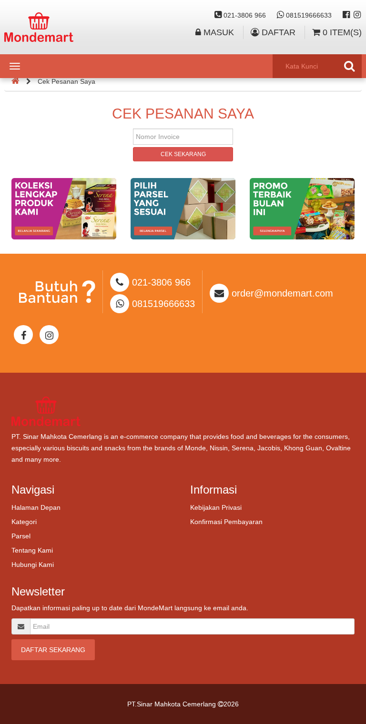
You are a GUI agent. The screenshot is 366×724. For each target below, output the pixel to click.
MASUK (217, 32)
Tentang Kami (32, 550)
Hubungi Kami (32, 564)
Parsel (20, 536)
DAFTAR (277, 32)
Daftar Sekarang (53, 650)
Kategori (24, 522)
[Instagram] (357, 15)
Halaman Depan (36, 507)
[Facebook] (346, 15)
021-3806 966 (244, 15)
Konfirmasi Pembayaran (226, 522)
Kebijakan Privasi (216, 507)
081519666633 (308, 15)
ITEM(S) (342, 32)
